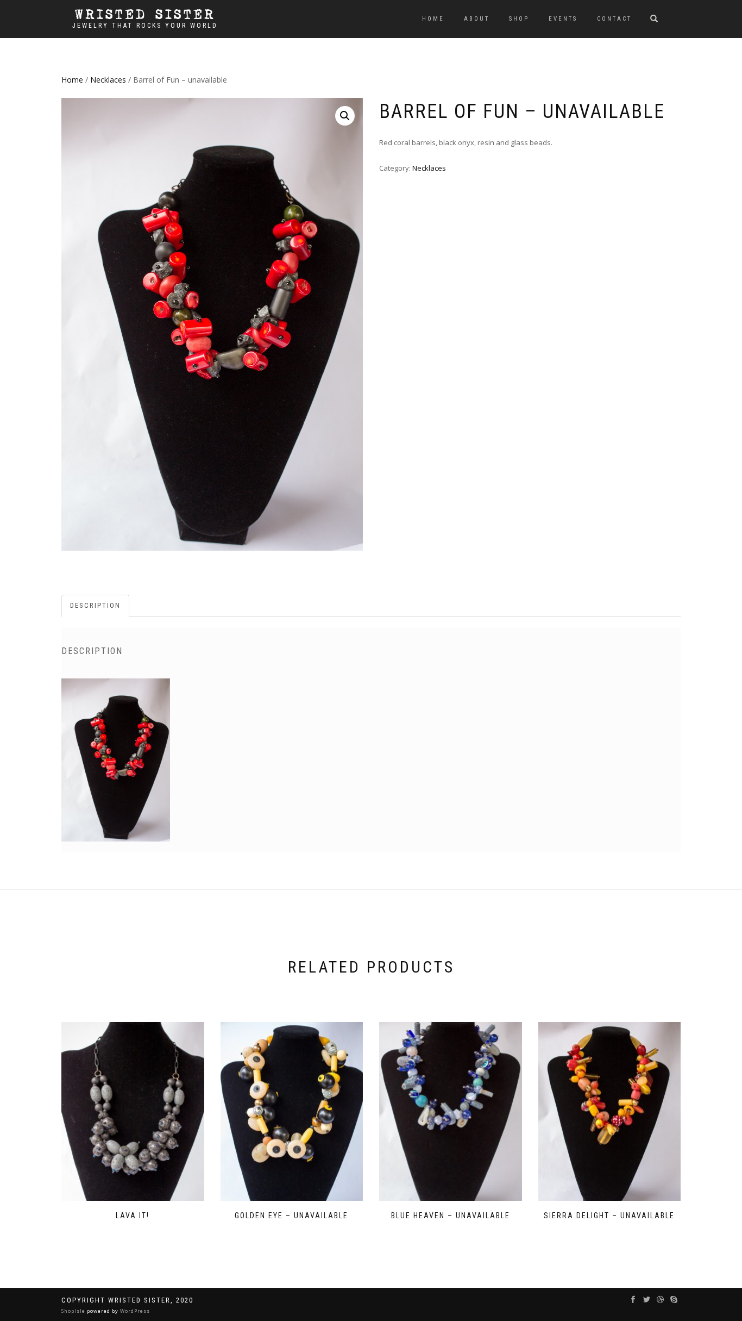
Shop (519, 18)
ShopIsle (74, 1310)
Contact (614, 18)
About (476, 18)
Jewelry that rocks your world (145, 25)
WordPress (134, 1310)
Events (563, 18)
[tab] (95, 606)
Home (433, 18)
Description (95, 605)
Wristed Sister (145, 14)
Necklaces (108, 79)
